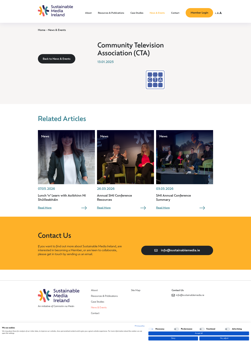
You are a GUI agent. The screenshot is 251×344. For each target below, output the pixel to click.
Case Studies (136, 13)
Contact (175, 13)
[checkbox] (151, 329)
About (88, 13)
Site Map (135, 290)
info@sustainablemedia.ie (180, 250)
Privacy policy (139, 326)
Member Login (199, 13)
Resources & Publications (111, 13)
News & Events (157, 13)
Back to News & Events (56, 59)
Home (41, 30)
